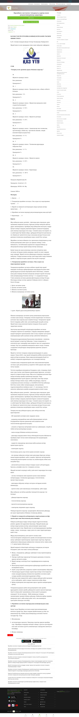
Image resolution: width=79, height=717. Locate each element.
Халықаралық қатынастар (61, 110)
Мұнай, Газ (59, 66)
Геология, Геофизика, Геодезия (62, 39)
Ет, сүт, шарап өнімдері (61, 43)
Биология (58, 29)
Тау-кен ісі (58, 100)
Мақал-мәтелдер (43, 692)
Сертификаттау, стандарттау (62, 88)
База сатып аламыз (28, 704)
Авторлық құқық (27, 697)
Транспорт (59, 102)
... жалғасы (10, 635)
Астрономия (59, 21)
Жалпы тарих (59, 45)
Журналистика (59, 49)
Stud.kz (15, 8)
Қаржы (58, 124)
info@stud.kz (61, 691)
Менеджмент (59, 64)
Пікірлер (42, 699)
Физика (58, 106)
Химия (58, 112)
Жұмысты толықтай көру (31, 22)
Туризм (58, 104)
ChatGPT (25, 694)
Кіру (70, 1)
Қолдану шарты (27, 699)
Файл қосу (43, 701)
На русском (69, 4)
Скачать (32, 18)
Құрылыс (58, 127)
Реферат (15, 27)
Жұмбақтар (42, 697)
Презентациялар (44, 4)
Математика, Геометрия (61, 58)
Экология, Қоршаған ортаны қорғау (17, 25)
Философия (59, 108)
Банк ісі (58, 25)
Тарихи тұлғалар (60, 98)
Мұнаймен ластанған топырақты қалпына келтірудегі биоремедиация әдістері (24, 646)
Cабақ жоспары (52, 4)
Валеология (59, 33)
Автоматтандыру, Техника (61, 17)
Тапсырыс (10, 1)
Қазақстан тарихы (60, 122)
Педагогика (59, 75)
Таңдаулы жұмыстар (61, 4)
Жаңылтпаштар (43, 694)
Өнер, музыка (59, 133)
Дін (57, 41)
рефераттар (19, 690)
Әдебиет (58, 131)
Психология (59, 79)
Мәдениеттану (59, 70)
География (59, 37)
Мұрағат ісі (59, 68)
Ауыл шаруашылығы (60, 23)
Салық (58, 81)
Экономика (59, 116)
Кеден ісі (58, 53)
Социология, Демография (61, 90)
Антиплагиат (37, 4)
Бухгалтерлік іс (59, 31)
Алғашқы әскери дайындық (62, 19)
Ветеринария (59, 35)
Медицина (59, 60)
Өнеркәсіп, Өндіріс (60, 135)
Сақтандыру (59, 86)
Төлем (25, 701)
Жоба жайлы (26, 692)
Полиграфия (59, 77)
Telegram (43, 704)
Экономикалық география (61, 118)
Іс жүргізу (58, 15)
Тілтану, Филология (60, 96)
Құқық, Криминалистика (61, 129)
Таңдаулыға (10, 31)
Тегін (25, 706)
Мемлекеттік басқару (60, 62)
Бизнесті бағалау (60, 27)
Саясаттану (59, 83)
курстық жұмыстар (11, 691)
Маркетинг (59, 56)
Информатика (59, 51)
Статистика (59, 94)
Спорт (58, 92)
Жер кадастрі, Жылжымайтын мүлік (63, 47)
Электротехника (60, 120)
